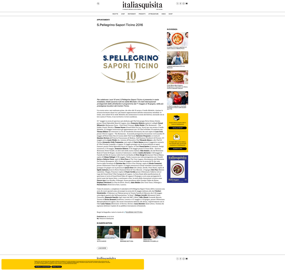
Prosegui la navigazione (42, 267)
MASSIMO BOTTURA (134, 212)
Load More (102, 248)
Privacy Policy (56, 267)
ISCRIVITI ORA (177, 149)
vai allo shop (178, 128)
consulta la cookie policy (73, 262)
